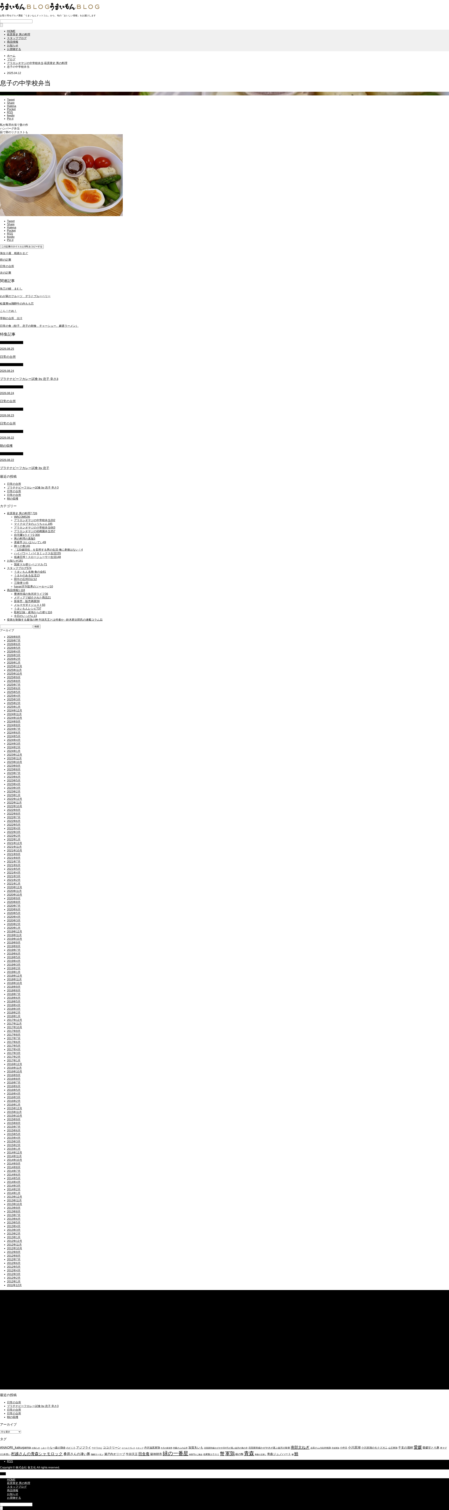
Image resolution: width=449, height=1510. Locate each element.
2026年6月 (14, 644)
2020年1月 (14, 927)
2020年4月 (14, 916)
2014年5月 (14, 1178)
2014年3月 (14, 1185)
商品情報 (12, 41)
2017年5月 (14, 1045)
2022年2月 (14, 835)
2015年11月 (14, 1112)
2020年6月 (14, 909)
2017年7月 (14, 1038)
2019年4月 (14, 961)
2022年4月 (14, 828)
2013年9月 (14, 1207)
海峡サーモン (97, 1454)
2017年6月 (14, 1042)
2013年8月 (14, 1211)
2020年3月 (14, 920)
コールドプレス (128, 1448)
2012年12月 (14, 1241)
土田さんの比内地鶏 (320, 1447)
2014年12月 (14, 1152)
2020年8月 (14, 902)
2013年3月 (14, 1229)
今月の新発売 (166, 1448)
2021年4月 (14, 872)
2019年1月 (14, 972)
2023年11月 (14, 758)
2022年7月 (14, 817)
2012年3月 (14, 1274)
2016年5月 (14, 1089)
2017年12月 (14, 1019)
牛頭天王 (132, 1454)
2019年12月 (14, 931)
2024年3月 (14, 743)
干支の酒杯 (405, 1447)
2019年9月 (14, 942)
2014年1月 (14, 1193)
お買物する (14, 49)
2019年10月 (14, 938)
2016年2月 (14, 1101)
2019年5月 (14, 957)
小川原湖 (354, 1447)
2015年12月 (14, 1108)
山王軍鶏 (392, 1447)
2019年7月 (14, 949)
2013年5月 (14, 1222)
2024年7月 (14, 728)
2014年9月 (14, 1163)
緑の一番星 (175, 1453)
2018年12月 (14, 975)
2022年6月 (14, 821)
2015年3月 (14, 1141)
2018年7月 (14, 994)
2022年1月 (14, 839)
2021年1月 (14, 883)
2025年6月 (14, 688)
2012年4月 (14, 1270)
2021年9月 (14, 854)
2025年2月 (14, 703)
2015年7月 (14, 1126)
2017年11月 (14, 1023)
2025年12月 (14, 666)
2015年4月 (14, 1137)
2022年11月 (14, 802)
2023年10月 (14, 762)
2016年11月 (14, 1067)
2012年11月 (14, 1244)
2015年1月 (14, 1148)
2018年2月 (14, 1012)
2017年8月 (14, 1034)
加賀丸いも (195, 1447)
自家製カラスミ (211, 1454)
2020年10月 (14, 894)
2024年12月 (14, 710)
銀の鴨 (239, 1454)
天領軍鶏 (335, 1448)
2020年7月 (14, 905)
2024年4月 (14, 740)
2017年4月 (14, 1049)
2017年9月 (14, 1031)
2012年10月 (14, 1248)
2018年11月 (14, 979)
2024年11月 (14, 714)
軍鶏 (230, 1453)
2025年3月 (14, 699)
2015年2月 (14, 1145)
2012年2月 (14, 1277)
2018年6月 (14, 997)
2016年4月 (14, 1093)
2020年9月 (14, 898)
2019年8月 (14, 946)
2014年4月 (14, 1182)
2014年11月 (14, 1156)
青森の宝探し (260, 1454)
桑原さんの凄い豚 (76, 1454)
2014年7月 (14, 1171)
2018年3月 (14, 1008)
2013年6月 (14, 1218)
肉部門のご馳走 (196, 1454)
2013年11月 (14, 1200)
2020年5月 (14, 913)
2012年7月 (14, 1259)
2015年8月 (14, 1123)
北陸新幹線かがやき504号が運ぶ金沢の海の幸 (226, 1448)
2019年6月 (14, 953)
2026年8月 (14, 636)
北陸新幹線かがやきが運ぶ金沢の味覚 (269, 1447)
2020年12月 (14, 887)
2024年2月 (14, 747)
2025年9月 (14, 677)
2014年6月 (14, 1174)
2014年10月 (14, 1159)
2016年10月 (14, 1071)
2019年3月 (14, 964)
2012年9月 (14, 1252)
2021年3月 (14, 876)
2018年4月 (14, 1005)
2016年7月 (14, 1082)
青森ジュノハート (279, 1454)
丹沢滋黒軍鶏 (152, 1447)
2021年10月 (14, 850)
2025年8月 (14, 681)
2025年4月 (14, 695)
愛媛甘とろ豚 (431, 1447)
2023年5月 (14, 780)
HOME (11, 31)
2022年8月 (14, 813)
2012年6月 (14, 1263)
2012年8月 (14, 1255)
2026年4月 (14, 651)
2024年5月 (14, 736)
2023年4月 (14, 784)
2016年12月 (14, 1064)
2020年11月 (14, 891)
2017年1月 (14, 1060)
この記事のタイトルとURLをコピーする (21, 246)
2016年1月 (14, 1104)
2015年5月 (14, 1134)
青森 (249, 1453)
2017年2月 (14, 1056)
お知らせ (12, 45)
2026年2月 (14, 658)
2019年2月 (14, 968)
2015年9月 (14, 1119)
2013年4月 (14, 1226)
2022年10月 (14, 806)
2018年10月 (14, 983)
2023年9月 (14, 765)
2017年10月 (14, 1027)
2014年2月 (14, 1189)
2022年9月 (14, 810)
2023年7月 (14, 773)
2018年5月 (14, 1001)
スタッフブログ (17, 38)
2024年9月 (14, 721)
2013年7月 (14, 1215)
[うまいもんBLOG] (49, 9)
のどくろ (70, 1447)
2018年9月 (14, 986)
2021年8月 (14, 857)
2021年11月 (14, 846)
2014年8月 (14, 1167)
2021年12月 (14, 843)
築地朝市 (156, 1454)
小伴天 (343, 1447)
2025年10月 (14, 673)
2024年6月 (14, 732)
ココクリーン (112, 1447)
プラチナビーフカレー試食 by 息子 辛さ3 (33, 487)
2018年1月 (14, 1016)
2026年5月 (14, 647)
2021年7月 (14, 861)
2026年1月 (14, 662)
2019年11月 (14, 935)
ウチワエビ (97, 1448)
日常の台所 (14, 483)
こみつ (43, 1448)
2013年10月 (14, 1204)
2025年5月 (14, 692)
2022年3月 (14, 832)
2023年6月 (14, 776)
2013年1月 (14, 1237)
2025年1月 (14, 706)
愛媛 (418, 1447)
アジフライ (83, 1447)
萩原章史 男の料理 (18, 34)
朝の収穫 (12, 498)
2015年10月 (14, 1115)
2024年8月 (14, 725)
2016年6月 (14, 1086)
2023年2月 (14, 791)
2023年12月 (14, 754)
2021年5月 (14, 868)
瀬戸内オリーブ (114, 1454)
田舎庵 (143, 1454)
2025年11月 (14, 670)
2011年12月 (14, 1285)
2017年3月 (14, 1053)
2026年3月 (14, 655)
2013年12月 (14, 1196)
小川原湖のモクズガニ (374, 1447)
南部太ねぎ (300, 1447)
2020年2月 (14, 924)
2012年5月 (14, 1266)
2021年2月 (14, 879)
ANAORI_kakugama (15, 1447)
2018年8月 (14, 990)
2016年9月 (14, 1075)
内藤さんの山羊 (180, 1448)
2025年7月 (14, 684)
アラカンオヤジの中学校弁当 (18, 93)
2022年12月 (14, 798)
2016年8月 (14, 1078)
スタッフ (139, 1448)
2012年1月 (14, 1281)
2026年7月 (14, 640)
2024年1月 (14, 751)
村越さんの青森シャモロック (37, 1454)
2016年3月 (14, 1097)
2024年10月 (14, 717)
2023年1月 (14, 795)
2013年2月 (14, 1233)
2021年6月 (14, 865)
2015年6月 (14, 1130)
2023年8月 (14, 769)
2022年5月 (14, 824)
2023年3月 (14, 787)
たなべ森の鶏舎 (56, 1447)
